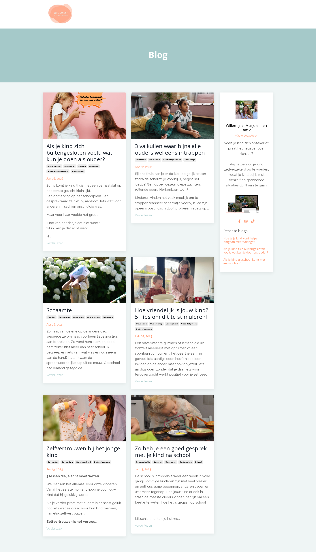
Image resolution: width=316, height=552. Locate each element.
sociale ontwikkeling (58, 171)
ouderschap (93, 317)
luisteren (141, 160)
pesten (82, 166)
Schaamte (59, 310)
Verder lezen (54, 243)
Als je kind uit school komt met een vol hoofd (244, 261)
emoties (51, 317)
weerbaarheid (83, 462)
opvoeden (69, 166)
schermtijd (190, 160)
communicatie (143, 462)
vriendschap (78, 171)
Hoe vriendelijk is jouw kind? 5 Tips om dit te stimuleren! (171, 313)
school (198, 462)
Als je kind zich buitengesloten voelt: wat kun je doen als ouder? (79, 152)
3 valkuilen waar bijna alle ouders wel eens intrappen (170, 149)
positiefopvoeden (172, 160)
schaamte (108, 317)
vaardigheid (172, 324)
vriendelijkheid (189, 324)
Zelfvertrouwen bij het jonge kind (83, 451)
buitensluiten (54, 166)
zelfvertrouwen (144, 329)
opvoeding (67, 462)
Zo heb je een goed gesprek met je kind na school (171, 451)
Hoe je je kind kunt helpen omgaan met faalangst (241, 240)
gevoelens (64, 317)
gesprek (157, 462)
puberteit (94, 166)
